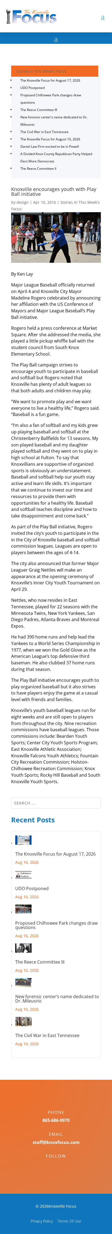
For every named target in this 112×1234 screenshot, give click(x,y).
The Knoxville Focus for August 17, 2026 (50, 80)
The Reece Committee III (38, 109)
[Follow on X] (61, 1165)
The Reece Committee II (38, 168)
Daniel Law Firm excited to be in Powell (49, 146)
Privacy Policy (42, 1221)
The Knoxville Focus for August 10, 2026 (50, 139)
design (23, 202)
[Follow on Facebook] (50, 1165)
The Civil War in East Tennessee (44, 131)
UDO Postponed (32, 87)
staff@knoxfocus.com (56, 1142)
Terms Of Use (69, 1221)
